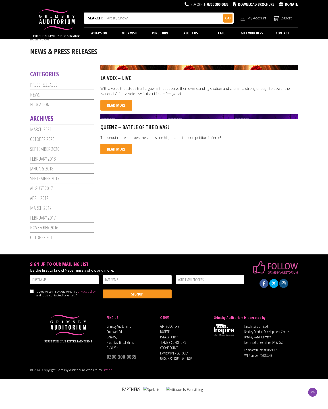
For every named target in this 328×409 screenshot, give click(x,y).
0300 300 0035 (217, 4)
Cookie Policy (169, 347)
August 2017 (41, 188)
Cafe (221, 33)
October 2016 (42, 237)
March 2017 (41, 207)
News (35, 94)
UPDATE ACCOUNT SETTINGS (176, 358)
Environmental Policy (174, 353)
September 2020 (44, 148)
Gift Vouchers (252, 33)
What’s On (99, 33)
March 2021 (41, 129)
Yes (31, 295)
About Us (190, 33)
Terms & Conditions (173, 342)
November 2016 (44, 227)
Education (40, 104)
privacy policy (86, 291)
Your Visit (129, 33)
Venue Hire (160, 33)
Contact (282, 33)
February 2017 (43, 217)
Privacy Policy (169, 337)
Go (228, 18)
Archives (41, 118)
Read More (116, 105)
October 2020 (42, 139)
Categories (44, 74)
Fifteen (107, 370)
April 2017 (39, 198)
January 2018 (41, 168)
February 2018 (43, 158)
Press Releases (44, 84)
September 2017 (44, 178)
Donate (291, 4)
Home (34, 39)
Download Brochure (256, 4)
